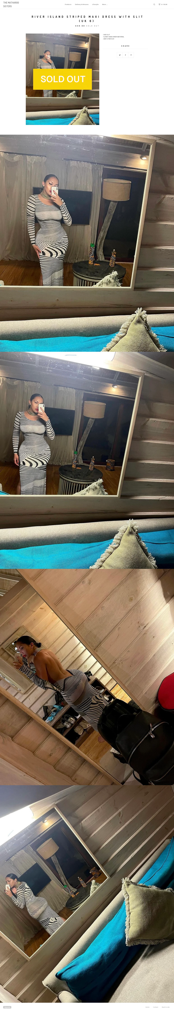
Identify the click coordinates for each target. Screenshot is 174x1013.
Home (147, 1007)
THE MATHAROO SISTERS (11, 4)
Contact (155, 1007)
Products (68, 4)
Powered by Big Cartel (7, 1007)
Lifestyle (95, 4)
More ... (105, 4)
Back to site (166, 1007)
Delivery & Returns (82, 4)
